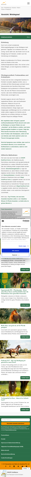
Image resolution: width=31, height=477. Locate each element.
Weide (18, 7)
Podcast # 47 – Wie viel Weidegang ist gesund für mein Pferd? (13, 361)
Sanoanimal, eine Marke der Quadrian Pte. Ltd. (17, 464)
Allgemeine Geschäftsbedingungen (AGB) (12, 446)
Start (2, 7)
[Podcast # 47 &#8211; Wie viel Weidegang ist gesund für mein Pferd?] (15, 349)
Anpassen (14, 255)
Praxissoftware (5, 435)
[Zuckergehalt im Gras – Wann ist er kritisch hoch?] (15, 388)
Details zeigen (22, 246)
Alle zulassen (15, 250)
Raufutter (14, 7)
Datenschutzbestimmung (10, 430)
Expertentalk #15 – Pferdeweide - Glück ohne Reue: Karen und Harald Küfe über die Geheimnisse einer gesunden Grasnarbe (14, 291)
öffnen (28, 37)
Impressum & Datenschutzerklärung (10, 442)
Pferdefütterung (7, 7)
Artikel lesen (25, 269)
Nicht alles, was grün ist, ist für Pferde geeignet (13, 326)
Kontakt (3, 439)
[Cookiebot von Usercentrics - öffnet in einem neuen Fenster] (22, 221)
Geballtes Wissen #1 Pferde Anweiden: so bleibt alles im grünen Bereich (15, 201)
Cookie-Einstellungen (6, 457)
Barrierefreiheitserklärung (8, 454)
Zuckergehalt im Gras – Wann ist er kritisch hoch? (14, 399)
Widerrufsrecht (5, 450)
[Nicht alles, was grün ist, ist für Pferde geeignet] (15, 316)
